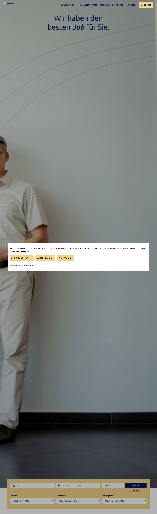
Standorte (117, 5)
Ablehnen (64, 257)
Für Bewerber (66, 5)
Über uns (105, 5)
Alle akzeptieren (19, 257)
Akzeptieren (43, 257)
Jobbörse (146, 5)
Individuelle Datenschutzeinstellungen (22, 265)
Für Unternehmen (88, 5)
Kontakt (132, 5)
